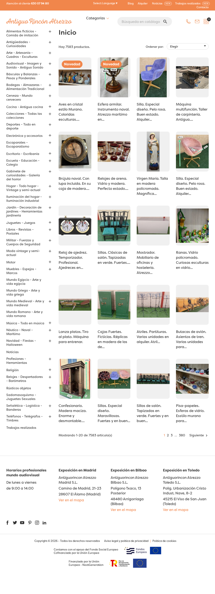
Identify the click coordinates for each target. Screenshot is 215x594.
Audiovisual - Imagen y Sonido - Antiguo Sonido (24, 65)
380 (182, 435)
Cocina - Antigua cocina (24, 107)
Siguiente (199, 435)
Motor (10, 262)
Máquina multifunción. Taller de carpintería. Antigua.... (191, 112)
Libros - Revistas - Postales (20, 231)
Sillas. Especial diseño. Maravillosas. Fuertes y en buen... (114, 413)
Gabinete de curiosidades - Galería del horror (23, 175)
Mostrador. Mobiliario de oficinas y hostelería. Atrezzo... (148, 262)
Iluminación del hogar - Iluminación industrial (24, 199)
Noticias (12, 352)
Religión (12, 370)
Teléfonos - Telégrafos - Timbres (24, 418)
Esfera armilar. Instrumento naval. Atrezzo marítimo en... (114, 112)
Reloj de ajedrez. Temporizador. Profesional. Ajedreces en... (73, 260)
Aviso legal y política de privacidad (126, 541)
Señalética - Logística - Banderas (24, 408)
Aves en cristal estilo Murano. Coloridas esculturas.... (71, 112)
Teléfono (188, 21)
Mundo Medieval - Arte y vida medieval (25, 303)
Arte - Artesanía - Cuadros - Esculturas (22, 55)
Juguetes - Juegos (20, 223)
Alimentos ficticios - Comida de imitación (22, 33)
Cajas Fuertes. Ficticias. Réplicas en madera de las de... (113, 339)
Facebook (7, 522)
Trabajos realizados (21, 428)
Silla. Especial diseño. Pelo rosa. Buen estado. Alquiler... (151, 112)
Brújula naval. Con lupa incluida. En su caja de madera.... (75, 183)
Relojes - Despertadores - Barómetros (24, 379)
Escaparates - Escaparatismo (17, 144)
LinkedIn (44, 522)
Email (197, 21)
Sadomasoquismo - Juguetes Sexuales (21, 397)
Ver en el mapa (71, 500)
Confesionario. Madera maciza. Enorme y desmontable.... (73, 413)
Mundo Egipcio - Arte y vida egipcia (23, 282)
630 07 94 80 (40, 3)
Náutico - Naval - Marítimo (19, 332)
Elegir (188, 45)
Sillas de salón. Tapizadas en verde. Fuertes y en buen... (153, 413)
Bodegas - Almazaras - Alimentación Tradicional (25, 87)
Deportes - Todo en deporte (20, 126)
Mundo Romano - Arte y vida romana (24, 314)
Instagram (37, 522)
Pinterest (30, 522)
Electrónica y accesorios (24, 136)
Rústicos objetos (18, 388)
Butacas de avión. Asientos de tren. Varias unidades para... (191, 339)
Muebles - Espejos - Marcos (21, 271)
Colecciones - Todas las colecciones (24, 116)
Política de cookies (164, 541)
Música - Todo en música (25, 323)
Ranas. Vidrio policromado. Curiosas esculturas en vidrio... (192, 260)
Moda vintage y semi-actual (23, 253)
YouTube (22, 522)
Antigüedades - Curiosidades (18, 44)
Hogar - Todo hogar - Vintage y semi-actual (23, 188)
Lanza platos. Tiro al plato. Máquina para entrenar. (74, 336)
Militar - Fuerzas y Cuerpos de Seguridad (23, 242)
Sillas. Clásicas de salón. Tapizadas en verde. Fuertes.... (114, 257)
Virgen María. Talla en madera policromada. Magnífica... (152, 186)
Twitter (15, 522)
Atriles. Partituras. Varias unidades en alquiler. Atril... (153, 336)
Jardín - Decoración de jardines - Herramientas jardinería (24, 211)
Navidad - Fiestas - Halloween (21, 343)
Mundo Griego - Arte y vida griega (23, 292)
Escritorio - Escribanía (22, 154)
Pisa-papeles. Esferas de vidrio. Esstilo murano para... (190, 413)
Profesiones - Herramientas (16, 361)
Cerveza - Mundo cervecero (19, 98)
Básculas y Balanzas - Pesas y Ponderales (23, 76)
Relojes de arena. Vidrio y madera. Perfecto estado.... (113, 183)
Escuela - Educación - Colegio (22, 162)
